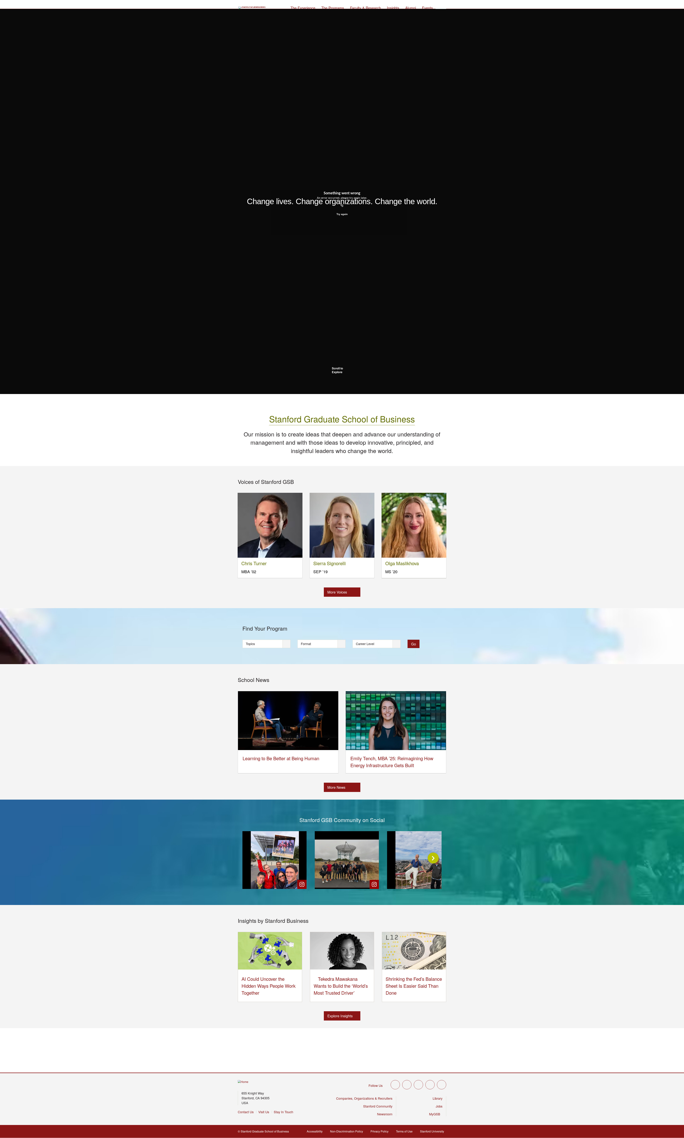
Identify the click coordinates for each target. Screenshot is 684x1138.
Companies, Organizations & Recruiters (364, 1098)
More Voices (337, 592)
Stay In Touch (283, 1111)
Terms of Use (405, 1131)
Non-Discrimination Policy (347, 1131)
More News (336, 787)
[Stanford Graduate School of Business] (252, 8)
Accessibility (316, 1131)
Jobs (439, 1106)
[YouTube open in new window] (430, 1084)
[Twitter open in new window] (395, 1084)
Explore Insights (340, 1015)
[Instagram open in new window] (418, 1084)
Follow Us (376, 1085)
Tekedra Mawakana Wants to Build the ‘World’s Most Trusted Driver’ (341, 985)
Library (437, 1098)
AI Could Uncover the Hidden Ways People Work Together (269, 985)
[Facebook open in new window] (406, 1084)
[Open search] (441, 7)
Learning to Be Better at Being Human (281, 758)
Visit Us (263, 1111)
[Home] (243, 1082)
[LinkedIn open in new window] (441, 1084)
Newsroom (384, 1114)
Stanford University (433, 1131)
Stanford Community (377, 1106)
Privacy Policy (380, 1131)
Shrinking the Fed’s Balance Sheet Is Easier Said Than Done (414, 985)
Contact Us (246, 1111)
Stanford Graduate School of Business (342, 419)
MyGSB (435, 1114)
